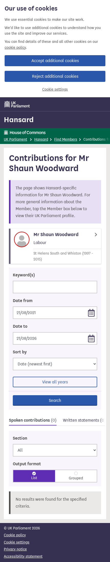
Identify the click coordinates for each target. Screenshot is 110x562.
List (34, 478)
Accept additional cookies (55, 60)
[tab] (33, 421)
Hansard (19, 119)
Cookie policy (15, 535)
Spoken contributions (33, 420)
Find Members (65, 139)
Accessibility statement (23, 556)
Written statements (84, 420)
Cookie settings (55, 89)
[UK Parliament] (17, 104)
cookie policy (15, 47)
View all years (55, 382)
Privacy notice (15, 549)
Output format (27, 464)
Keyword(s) (24, 275)
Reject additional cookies (55, 76)
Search (55, 400)
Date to (20, 326)
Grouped (76, 478)
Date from (22, 300)
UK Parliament (15, 139)
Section (20, 438)
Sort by (20, 352)
